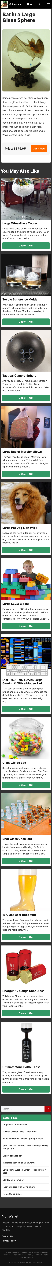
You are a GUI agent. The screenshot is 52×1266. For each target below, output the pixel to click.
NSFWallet (10, 1216)
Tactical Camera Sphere (19, 375)
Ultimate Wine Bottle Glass (21, 1067)
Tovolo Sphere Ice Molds (19, 299)
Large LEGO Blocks (15, 604)
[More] (48, 4)
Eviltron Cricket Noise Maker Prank (20, 1131)
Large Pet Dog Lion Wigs (19, 528)
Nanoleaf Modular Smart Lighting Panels (23, 1138)
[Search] (48, 1109)
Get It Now (39, 148)
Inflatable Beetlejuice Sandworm (19, 1163)
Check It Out (26, 245)
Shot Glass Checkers (17, 839)
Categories (15, 4)
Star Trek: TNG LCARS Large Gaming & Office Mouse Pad (22, 681)
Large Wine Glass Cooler (19, 223)
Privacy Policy (9, 1241)
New (29, 4)
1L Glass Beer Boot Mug (19, 915)
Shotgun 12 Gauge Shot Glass (23, 991)
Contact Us (7, 1236)
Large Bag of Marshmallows (22, 451)
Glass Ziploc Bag (14, 762)
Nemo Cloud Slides (12, 1194)
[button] (24, 4)
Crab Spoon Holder (12, 1156)
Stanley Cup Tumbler (13, 1180)
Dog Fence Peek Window (15, 1124)
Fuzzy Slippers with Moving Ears (19, 1187)
